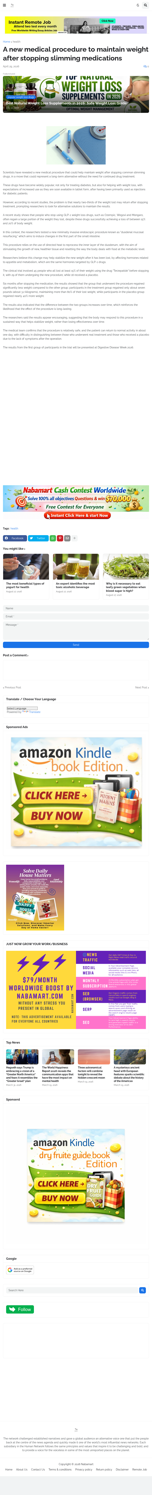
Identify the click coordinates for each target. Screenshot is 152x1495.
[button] (4, 5)
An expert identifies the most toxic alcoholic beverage (75, 585)
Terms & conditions (60, 1469)
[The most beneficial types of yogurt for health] (26, 567)
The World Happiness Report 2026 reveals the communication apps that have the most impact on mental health (57, 1074)
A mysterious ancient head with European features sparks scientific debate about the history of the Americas (129, 1074)
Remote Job (139, 1469)
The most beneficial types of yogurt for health (25, 585)
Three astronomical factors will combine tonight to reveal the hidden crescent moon (91, 1072)
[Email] (67, 538)
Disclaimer (122, 1469)
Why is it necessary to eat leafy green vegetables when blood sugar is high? (126, 587)
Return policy (104, 1469)
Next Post (141, 687)
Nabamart (87, 1464)
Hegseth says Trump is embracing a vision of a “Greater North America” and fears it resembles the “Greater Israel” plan (21, 1074)
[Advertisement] (76, 397)
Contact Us (38, 1469)
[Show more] (74, 538)
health (16, 41)
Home (6, 41)
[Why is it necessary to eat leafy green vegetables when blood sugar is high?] (126, 567)
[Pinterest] (60, 538)
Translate (34, 712)
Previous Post (13, 687)
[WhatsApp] (53, 538)
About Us (21, 1469)
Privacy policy (83, 1469)
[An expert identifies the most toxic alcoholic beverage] (76, 567)
